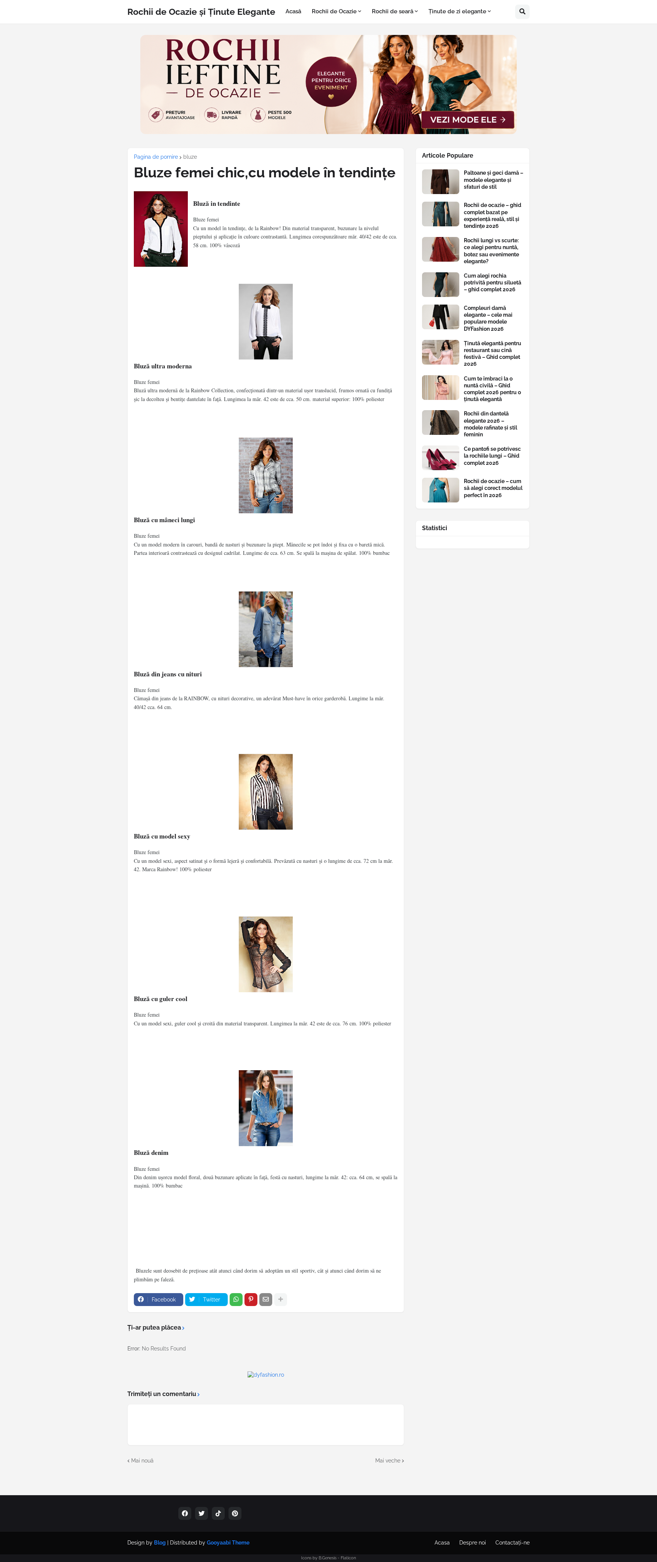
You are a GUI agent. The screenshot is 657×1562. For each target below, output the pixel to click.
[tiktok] (218, 1513)
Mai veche (387, 1461)
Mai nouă (142, 1461)
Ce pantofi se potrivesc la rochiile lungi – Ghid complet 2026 (492, 456)
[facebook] (184, 1513)
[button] (522, 12)
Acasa (442, 1543)
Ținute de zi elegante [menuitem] (457, 11)
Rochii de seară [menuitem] (392, 11)
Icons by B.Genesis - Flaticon (328, 1558)
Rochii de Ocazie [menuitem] (334, 11)
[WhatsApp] (236, 1299)
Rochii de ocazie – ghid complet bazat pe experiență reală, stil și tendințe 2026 (492, 215)
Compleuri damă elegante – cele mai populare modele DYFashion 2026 (488, 318)
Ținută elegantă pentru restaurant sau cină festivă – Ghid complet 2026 (492, 353)
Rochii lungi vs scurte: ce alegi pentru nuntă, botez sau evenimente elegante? (491, 250)
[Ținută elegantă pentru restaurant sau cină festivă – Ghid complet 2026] (440, 352)
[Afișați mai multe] (280, 1299)
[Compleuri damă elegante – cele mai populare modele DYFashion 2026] (440, 317)
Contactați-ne (512, 1543)
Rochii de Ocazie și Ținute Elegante (201, 11)
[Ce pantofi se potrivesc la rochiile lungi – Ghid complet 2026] (440, 457)
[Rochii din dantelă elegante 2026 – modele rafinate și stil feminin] (440, 422)
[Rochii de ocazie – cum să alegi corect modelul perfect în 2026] (440, 490)
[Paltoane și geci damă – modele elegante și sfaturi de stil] (440, 181)
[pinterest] (235, 1513)
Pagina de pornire (156, 157)
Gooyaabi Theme (228, 1543)
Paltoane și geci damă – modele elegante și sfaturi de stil (493, 180)
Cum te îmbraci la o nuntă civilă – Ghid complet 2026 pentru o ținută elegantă (492, 389)
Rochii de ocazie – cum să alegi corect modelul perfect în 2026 (493, 488)
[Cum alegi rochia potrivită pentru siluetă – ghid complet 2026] (440, 284)
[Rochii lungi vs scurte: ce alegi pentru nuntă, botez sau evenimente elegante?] (440, 249)
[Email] (265, 1299)
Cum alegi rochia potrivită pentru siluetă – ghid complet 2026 (492, 282)
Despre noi (472, 1543)
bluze (190, 157)
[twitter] (201, 1513)
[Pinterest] (250, 1299)
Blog (160, 1543)
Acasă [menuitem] (293, 11)
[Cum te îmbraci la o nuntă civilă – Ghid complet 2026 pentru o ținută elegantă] (440, 387)
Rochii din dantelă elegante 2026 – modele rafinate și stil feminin (490, 424)
